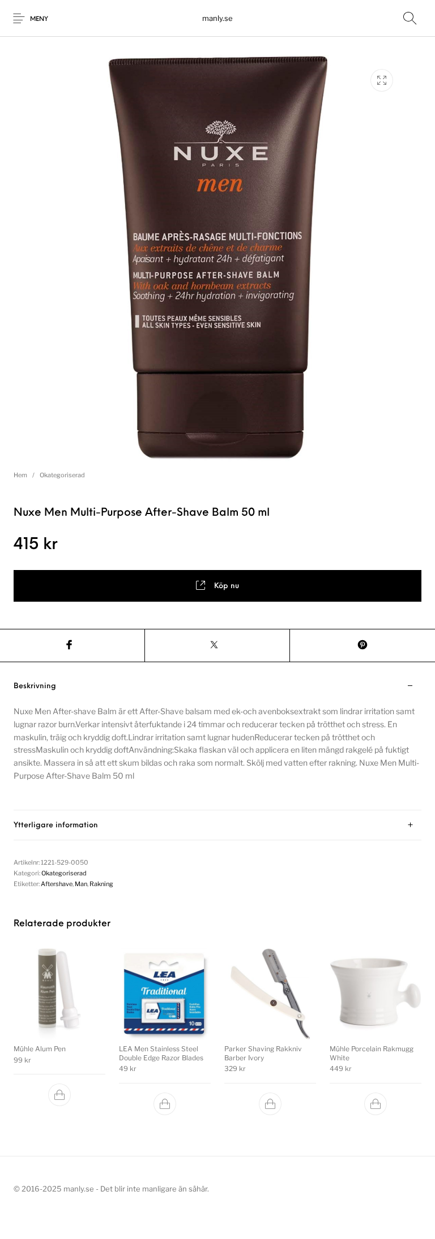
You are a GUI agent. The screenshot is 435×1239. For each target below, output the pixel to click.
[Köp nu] (59, 1094)
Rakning (101, 884)
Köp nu (226, 586)
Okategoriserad (62, 475)
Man (81, 884)
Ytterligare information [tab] (56, 825)
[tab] (217, 740)
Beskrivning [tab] (35, 686)
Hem (20, 475)
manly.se (217, 18)
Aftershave (56, 884)
